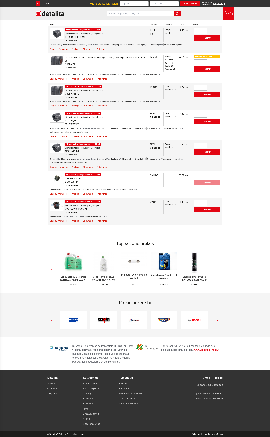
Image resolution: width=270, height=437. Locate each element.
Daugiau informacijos (59, 49)
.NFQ (191, 434)
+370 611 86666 (212, 377)
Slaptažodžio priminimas (207, 3)
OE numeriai (88, 49)
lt (38, 4)
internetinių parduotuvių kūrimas (208, 434)
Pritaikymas (102, 49)
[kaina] (195, 25)
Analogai (75, 49)
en (43, 4)
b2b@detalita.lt (215, 385)
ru (47, 4)
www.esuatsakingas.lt (206, 349)
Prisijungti (190, 3)
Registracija (219, 3)
